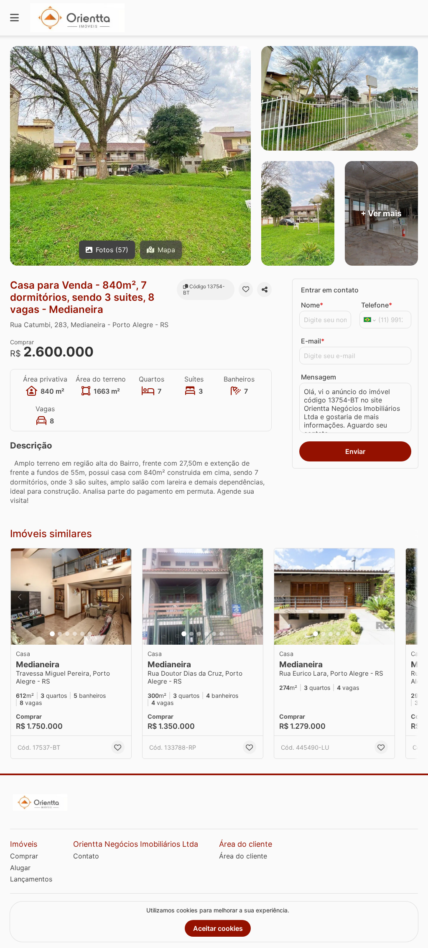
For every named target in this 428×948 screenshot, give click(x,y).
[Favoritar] (246, 289)
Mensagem (318, 377)
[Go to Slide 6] (90, 634)
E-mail (312, 341)
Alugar (20, 867)
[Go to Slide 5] (82, 634)
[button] (71, 596)
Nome (312, 305)
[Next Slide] (122, 596)
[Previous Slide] (19, 596)
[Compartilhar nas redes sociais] (264, 289)
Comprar (24, 856)
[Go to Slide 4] (75, 634)
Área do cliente (243, 856)
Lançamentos (31, 879)
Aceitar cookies (218, 928)
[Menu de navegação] (14, 18)
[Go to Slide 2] (60, 634)
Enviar (355, 451)
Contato (86, 856)
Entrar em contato (330, 290)
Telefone (376, 305)
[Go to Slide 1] (52, 633)
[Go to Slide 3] (67, 634)
